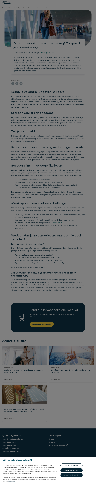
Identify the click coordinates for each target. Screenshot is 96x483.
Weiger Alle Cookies (71, 470)
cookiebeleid (11, 481)
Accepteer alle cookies (71, 475)
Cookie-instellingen (71, 465)
